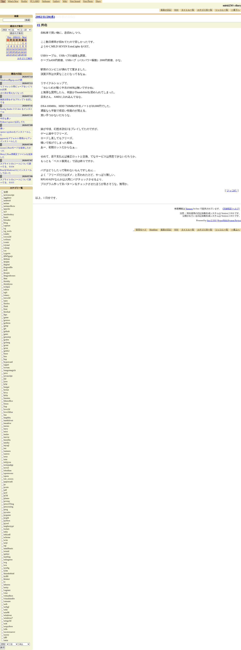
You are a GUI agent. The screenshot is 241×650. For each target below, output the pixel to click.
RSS (176, 10)
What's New (13, 1)
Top (3, 1)
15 (22, 49)
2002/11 (16, 37)
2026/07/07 (27, 160)
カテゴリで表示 (24, 58)
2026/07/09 (27, 125)
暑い (2, 128)
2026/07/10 (27, 115)
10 (7, 49)
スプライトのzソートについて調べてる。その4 (15, 165)
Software (46, 1)
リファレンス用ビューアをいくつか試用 (16, 88)
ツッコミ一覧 (221, 10)
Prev (9, 37)
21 (19, 52)
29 (22, 55)
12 (13, 49)
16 (25, 49)
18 (10, 52)
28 (19, 55)
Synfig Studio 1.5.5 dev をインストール (16, 110)
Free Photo (88, 1)
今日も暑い (5, 118)
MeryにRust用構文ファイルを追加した (16, 155)
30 (25, 55)
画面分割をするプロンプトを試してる (16, 101)
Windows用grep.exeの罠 (11, 80)
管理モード (141, 229)
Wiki (65, 1)
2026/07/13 (27, 83)
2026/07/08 (27, 144)
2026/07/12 (27, 96)
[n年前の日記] (65, 17)
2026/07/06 (27, 176)
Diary (98, 1)
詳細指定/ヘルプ (231, 208)
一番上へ (235, 229)
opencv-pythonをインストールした (15, 133)
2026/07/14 (27, 76)
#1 (38, 25)
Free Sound (75, 1)
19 (13, 52)
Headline (154, 229)
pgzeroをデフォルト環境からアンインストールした (16, 139)
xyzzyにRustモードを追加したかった (15, 149)
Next (24, 37)
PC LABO (34, 1)
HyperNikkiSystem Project (229, 220)
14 (19, 49)
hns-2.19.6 (211, 220)
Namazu (189, 208)
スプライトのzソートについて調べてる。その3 (15, 181)
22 (22, 52)
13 (16, 49)
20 (16, 52)
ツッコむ (231, 190)
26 (13, 55)
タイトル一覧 (187, 10)
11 (10, 49)
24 (7, 55)
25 (10, 55)
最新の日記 (166, 10)
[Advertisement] (181, 241)
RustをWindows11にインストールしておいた (16, 171)
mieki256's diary (232, 5)
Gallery (56, 1)
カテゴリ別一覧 (204, 10)
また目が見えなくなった (12, 93)
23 (25, 52)
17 (7, 52)
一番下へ (235, 10)
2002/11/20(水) (45, 17)
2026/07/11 (27, 105)
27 (16, 55)
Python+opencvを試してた (12, 122)
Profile (24, 1)
